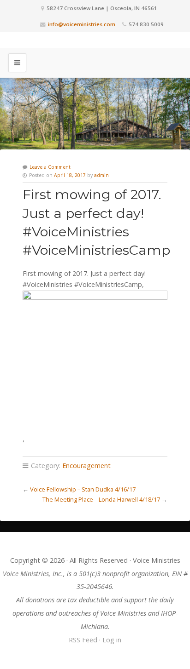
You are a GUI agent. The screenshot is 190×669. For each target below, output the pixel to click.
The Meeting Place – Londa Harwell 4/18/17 (101, 499)
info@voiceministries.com (81, 24)
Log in (111, 639)
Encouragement (86, 465)
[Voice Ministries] (95, 40)
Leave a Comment (50, 167)
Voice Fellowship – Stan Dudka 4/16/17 (83, 489)
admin (101, 175)
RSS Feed (83, 639)
